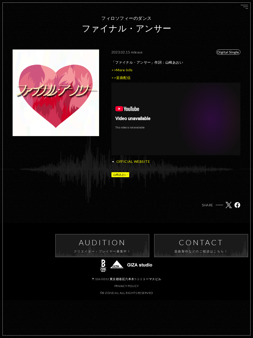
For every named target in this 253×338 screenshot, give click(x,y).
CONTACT (201, 245)
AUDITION (102, 245)
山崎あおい (120, 174)
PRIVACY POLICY (126, 286)
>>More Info (122, 70)
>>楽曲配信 (120, 77)
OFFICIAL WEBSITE (133, 161)
